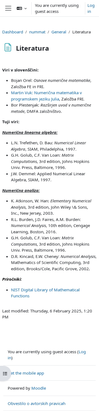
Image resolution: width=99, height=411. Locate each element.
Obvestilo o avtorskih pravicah (36, 403)
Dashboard (12, 32)
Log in (91, 8)
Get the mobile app (26, 373)
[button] (21, 8)
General (58, 32)
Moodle (38, 388)
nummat (37, 32)
